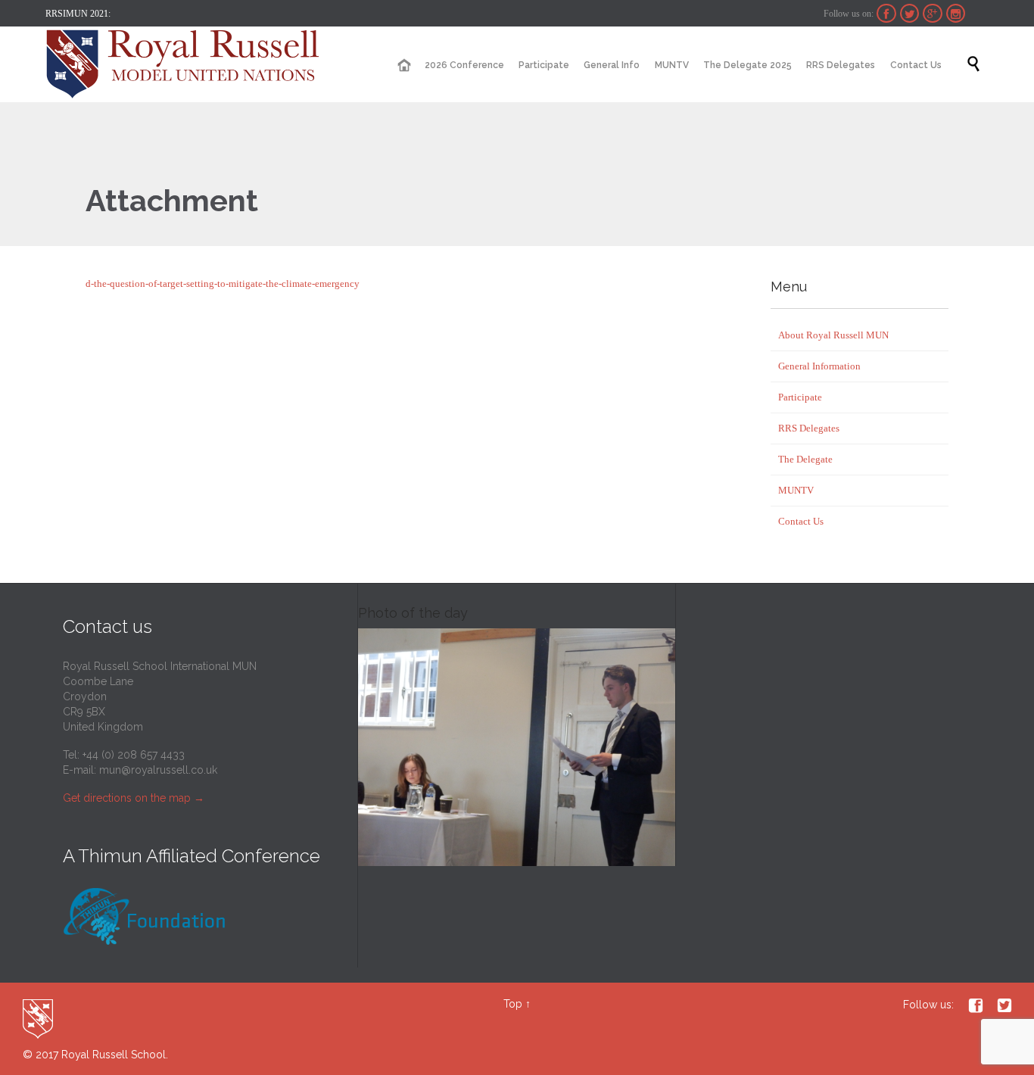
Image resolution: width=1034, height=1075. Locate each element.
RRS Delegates (808, 428)
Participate (800, 397)
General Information (819, 366)
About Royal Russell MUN (833, 335)
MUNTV (796, 490)
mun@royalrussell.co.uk (158, 770)
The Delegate (805, 459)
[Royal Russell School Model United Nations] (187, 64)
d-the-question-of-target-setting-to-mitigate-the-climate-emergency (223, 283)
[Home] (403, 65)
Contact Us (801, 521)
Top (512, 1004)
